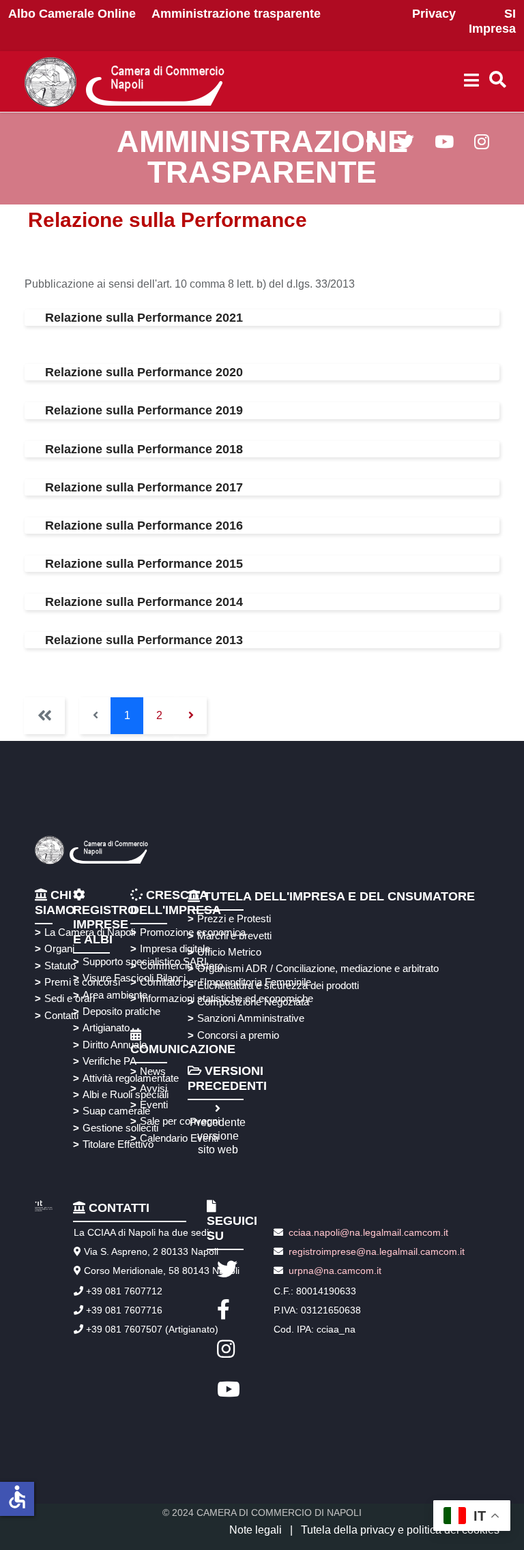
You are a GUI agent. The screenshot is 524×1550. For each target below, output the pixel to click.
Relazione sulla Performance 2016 (144, 525)
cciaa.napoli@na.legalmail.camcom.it (367, 1232)
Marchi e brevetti (234, 935)
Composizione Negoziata (253, 1001)
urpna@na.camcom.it (335, 1270)
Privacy (434, 13)
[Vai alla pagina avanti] (191, 715)
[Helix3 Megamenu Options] (471, 81)
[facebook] (371, 144)
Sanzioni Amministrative (250, 1018)
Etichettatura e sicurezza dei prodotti (278, 985)
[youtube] (444, 144)
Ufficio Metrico (229, 952)
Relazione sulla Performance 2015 (144, 564)
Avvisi (153, 1088)
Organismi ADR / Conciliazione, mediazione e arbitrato (316, 968)
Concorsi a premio (238, 1035)
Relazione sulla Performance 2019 (144, 410)
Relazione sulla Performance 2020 (144, 372)
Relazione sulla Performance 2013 (144, 640)
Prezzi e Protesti (234, 918)
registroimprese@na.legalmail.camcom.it (377, 1251)
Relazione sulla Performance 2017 (144, 487)
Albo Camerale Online (72, 13)
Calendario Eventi (178, 1138)
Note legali (255, 1530)
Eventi (154, 1104)
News (153, 1071)
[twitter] (405, 144)
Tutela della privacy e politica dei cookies (400, 1530)
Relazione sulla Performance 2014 (144, 602)
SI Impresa (492, 21)
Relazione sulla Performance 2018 (144, 449)
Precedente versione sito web (218, 1135)
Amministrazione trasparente (236, 13)
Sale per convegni (178, 1121)
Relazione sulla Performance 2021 (144, 317)
